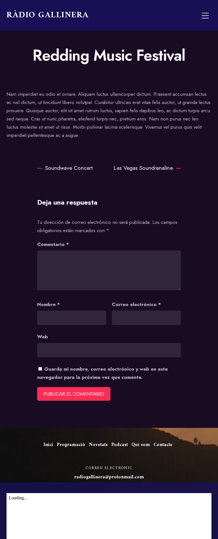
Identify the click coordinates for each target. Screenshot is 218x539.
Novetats (98, 445)
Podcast (119, 445)
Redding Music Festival (109, 55)
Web (42, 336)
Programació (71, 445)
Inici (48, 445)
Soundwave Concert (69, 168)
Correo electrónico (136, 304)
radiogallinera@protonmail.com (109, 477)
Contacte (163, 445)
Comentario (53, 244)
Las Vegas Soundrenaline (143, 168)
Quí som (140, 445)
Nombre (48, 304)
